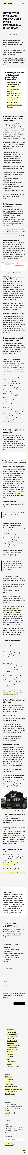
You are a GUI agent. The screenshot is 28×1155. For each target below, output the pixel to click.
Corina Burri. (8, 3)
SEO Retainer (9, 1079)
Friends (9, 1064)
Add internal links (12, 102)
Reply (18, 926)
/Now (8, 1059)
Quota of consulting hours (13, 1089)
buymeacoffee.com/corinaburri (14, 873)
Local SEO (8, 1082)
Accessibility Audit (11, 1091)
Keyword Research (11, 1086)
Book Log (10, 1056)
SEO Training (9, 1084)
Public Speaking (10, 1094)
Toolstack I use (11, 1061)
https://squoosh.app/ (14, 835)
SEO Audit (8, 1077)
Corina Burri (7, 892)
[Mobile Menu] (23, 3)
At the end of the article (15, 58)
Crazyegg (9, 211)
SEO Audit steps (10, 694)
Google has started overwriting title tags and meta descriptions (12, 610)
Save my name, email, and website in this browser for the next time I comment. (14, 995)
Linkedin (7, 1113)
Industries (10, 1054)
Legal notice (10, 1066)
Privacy (18, 1066)
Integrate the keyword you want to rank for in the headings (14, 84)
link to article (16, 624)
